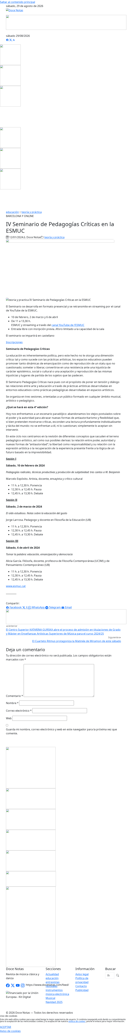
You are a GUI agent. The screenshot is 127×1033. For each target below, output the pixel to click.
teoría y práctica (31, 212)
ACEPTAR (5, 1027)
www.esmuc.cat (16, 586)
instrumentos (54, 990)
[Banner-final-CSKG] (1, 116)
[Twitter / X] (13, 985)
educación (12, 212)
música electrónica (57, 994)
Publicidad (81, 990)
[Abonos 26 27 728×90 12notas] (66, 616)
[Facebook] (7, 40)
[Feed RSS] (14, 40)
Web (9, 718)
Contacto (81, 986)
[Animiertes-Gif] (10, 75)
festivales (51, 986)
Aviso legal (82, 974)
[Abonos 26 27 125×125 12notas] (10, 96)
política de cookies (76, 1021)
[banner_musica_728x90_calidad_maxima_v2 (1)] (66, 22)
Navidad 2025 (54, 1002)
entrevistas (53, 982)
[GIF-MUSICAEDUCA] (31, 767)
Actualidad (52, 974)
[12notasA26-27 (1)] (31, 798)
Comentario (14, 696)
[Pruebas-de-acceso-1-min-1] (31, 926)
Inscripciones (14, 342)
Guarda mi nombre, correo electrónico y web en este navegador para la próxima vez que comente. (61, 731)
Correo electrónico (19, 710)
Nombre (12, 703)
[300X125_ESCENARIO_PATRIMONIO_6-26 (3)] (31, 840)
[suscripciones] (31, 878)
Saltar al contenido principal (17, 2)
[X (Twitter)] (11, 40)
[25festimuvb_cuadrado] (10, 54)
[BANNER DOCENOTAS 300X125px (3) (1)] (31, 860)
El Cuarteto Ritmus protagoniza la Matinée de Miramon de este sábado (76, 641)
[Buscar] (117, 975)
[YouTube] (18, 985)
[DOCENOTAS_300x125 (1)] (31, 819)
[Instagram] (22, 985)
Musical (50, 998)
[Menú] (119, 32)
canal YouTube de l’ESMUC (68, 325)
